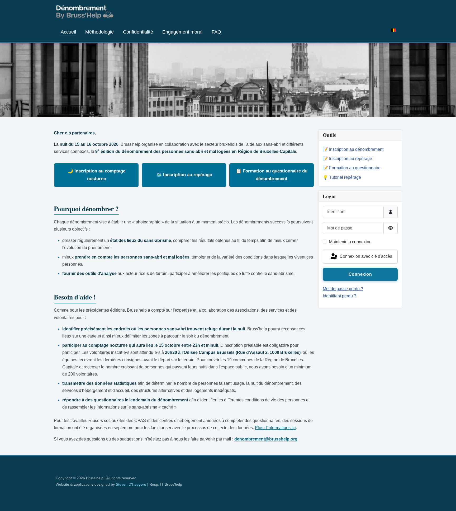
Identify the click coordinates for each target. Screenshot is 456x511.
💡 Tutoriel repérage (342, 177)
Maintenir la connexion (350, 242)
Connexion (360, 274)
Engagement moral (182, 32)
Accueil (68, 32)
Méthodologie (99, 32)
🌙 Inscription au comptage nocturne (96, 174)
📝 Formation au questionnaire (352, 168)
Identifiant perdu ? (339, 296)
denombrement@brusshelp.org (265, 439)
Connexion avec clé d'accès (365, 256)
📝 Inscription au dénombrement (353, 149)
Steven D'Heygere (131, 484)
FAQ (216, 32)
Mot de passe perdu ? (343, 289)
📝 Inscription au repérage (347, 158)
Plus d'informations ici (275, 427)
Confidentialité (138, 32)
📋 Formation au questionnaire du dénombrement (271, 174)
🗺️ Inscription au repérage (184, 174)
